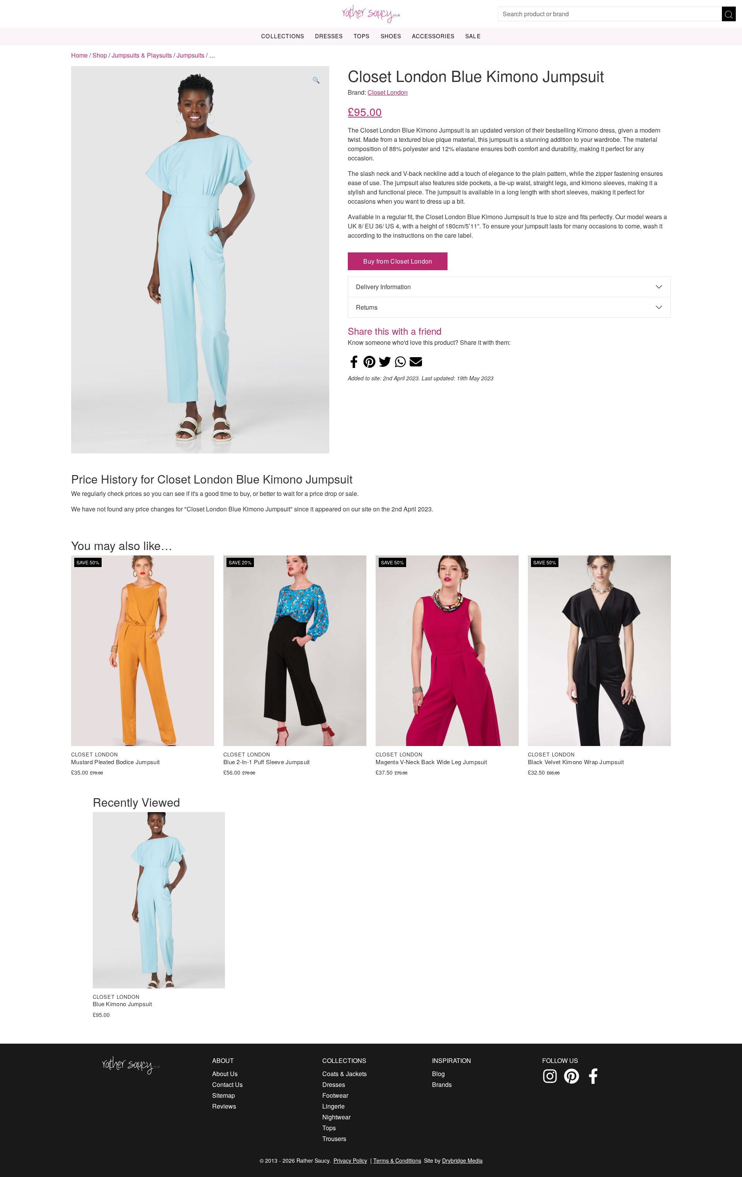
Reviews (224, 1106)
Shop (99, 55)
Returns (367, 307)
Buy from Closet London (397, 261)
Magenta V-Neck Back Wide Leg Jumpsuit (431, 762)
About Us (225, 1073)
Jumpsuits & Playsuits (142, 55)
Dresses (329, 36)
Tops (361, 36)
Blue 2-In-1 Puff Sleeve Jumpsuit (266, 762)
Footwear (335, 1095)
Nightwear (336, 1116)
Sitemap (223, 1095)
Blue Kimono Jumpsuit (122, 1004)
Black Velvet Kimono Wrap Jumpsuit (576, 762)
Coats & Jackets (344, 1073)
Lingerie (333, 1106)
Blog (438, 1073)
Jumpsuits (190, 55)
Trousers (334, 1138)
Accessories (433, 36)
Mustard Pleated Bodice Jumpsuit (115, 762)
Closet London (388, 92)
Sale (472, 36)
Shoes (391, 36)
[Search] (729, 14)
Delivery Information (383, 286)
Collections (282, 36)
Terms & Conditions (397, 1160)
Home (79, 55)
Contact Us (227, 1084)
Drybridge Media (462, 1160)
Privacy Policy (350, 1160)
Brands (442, 1084)
